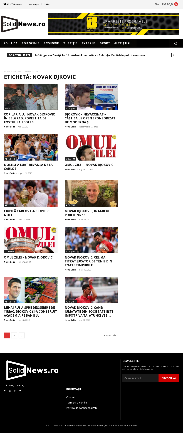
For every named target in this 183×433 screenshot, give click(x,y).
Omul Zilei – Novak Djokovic (89, 165)
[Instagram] (9, 390)
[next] (173, 55)
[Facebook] (4, 390)
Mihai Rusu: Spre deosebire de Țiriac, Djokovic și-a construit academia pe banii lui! (30, 312)
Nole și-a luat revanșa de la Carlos (28, 167)
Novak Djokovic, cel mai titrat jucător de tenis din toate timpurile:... (88, 261)
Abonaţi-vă (169, 378)
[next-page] (22, 335)
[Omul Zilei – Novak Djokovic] (91, 147)
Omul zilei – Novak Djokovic (28, 257)
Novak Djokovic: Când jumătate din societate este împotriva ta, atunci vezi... (89, 312)
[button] (175, 43)
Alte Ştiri (71, 108)
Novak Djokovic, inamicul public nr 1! (87, 213)
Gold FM (70, 159)
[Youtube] (19, 390)
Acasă (7, 71)
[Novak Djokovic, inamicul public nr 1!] (91, 193)
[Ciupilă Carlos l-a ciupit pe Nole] (31, 193)
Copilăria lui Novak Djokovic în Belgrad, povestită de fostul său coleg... (29, 118)
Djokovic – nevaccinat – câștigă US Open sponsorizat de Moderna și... (90, 118)
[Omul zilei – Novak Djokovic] (31, 240)
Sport (8, 108)
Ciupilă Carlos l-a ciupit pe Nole (27, 213)
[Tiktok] (14, 390)
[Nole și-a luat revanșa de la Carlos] (31, 147)
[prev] (168, 55)
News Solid (9, 126)
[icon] (176, 4)
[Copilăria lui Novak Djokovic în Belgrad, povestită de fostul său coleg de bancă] (31, 97)
